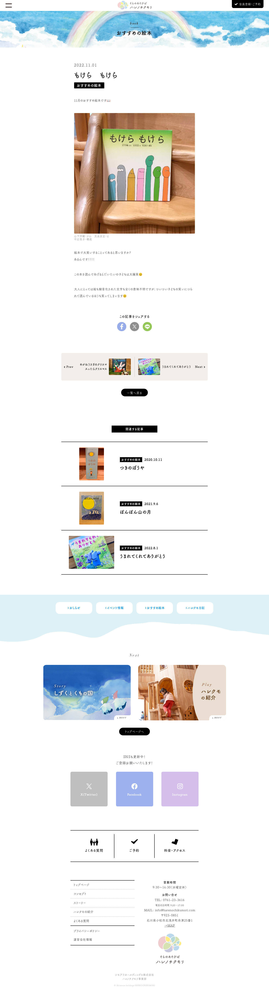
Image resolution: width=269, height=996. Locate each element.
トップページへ (134, 731)
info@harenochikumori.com (175, 910)
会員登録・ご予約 (249, 4)
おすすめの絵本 (89, 85)
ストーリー (80, 902)
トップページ (81, 884)
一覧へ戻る (134, 392)
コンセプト (80, 893)
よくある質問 (81, 920)
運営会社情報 (83, 939)
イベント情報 (115, 607)
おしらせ (75, 607)
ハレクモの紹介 (84, 911)
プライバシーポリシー (87, 931)
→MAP (170, 925)
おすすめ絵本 (156, 607)
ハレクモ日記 (196, 607)
